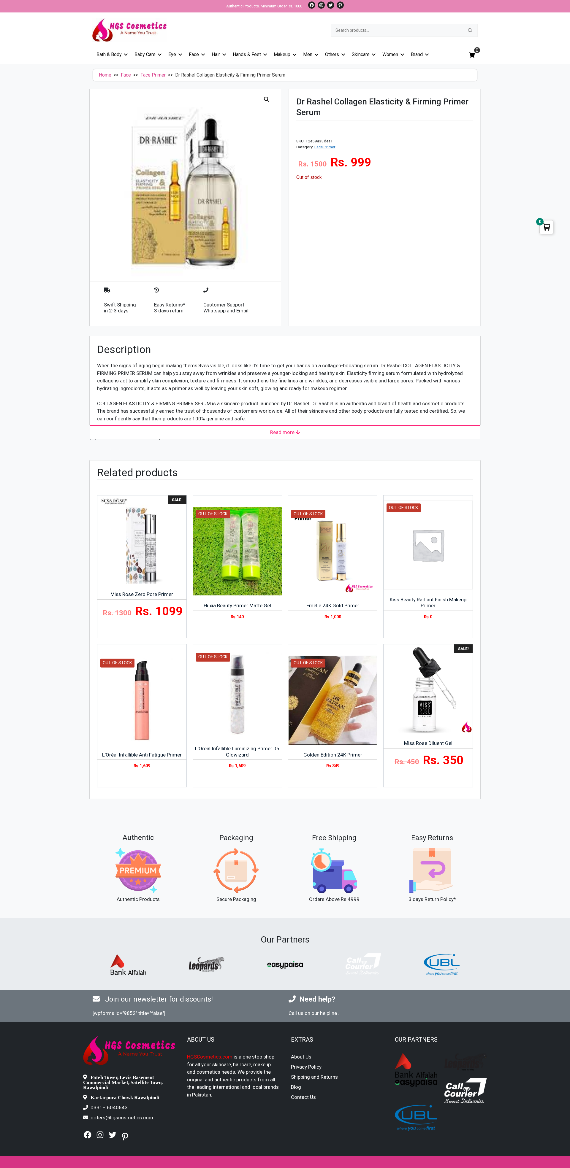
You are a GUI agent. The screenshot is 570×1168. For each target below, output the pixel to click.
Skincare (361, 54)
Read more (283, 432)
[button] (266, 99)
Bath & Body (109, 54)
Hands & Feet (247, 54)
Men (307, 54)
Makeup (282, 54)
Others (332, 54)
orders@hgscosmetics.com (122, 1118)
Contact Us (303, 1097)
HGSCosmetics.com (209, 1057)
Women (390, 54)
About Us (301, 1057)
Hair (216, 54)
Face (194, 54)
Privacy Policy (306, 1067)
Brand (417, 54)
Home (105, 75)
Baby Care (145, 54)
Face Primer (153, 75)
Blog (296, 1087)
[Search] (470, 30)
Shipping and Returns (314, 1077)
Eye (172, 54)
